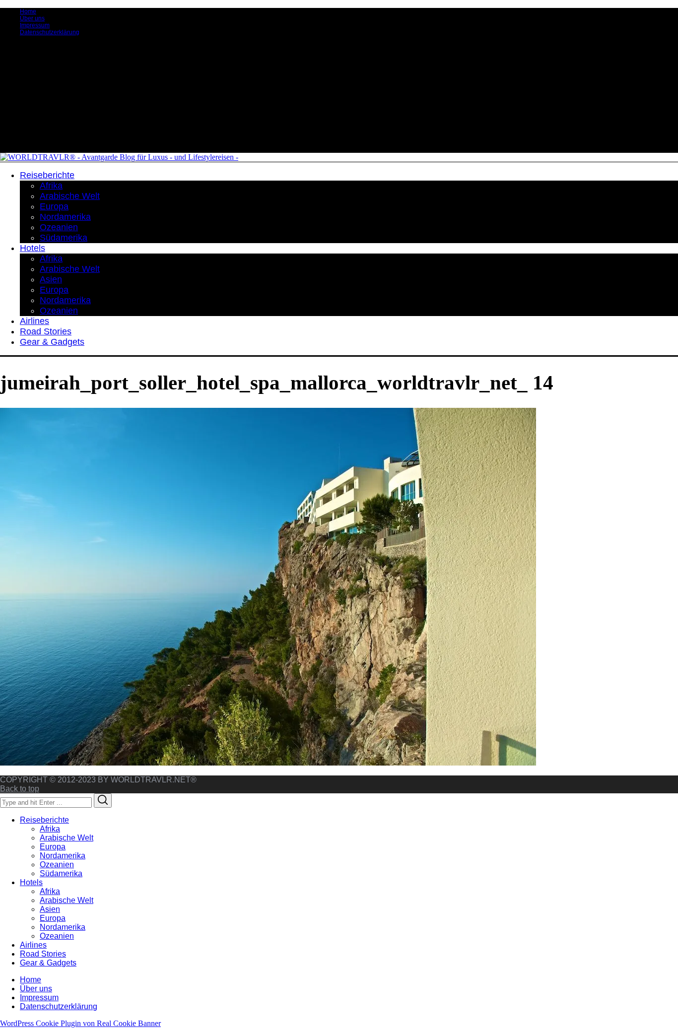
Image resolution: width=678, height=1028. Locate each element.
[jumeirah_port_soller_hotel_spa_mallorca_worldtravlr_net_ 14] (268, 763)
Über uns (32, 18)
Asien (50, 909)
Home (28, 11)
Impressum (35, 25)
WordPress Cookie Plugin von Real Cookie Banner (80, 1023)
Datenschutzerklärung (49, 32)
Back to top (19, 788)
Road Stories (43, 954)
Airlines (33, 945)
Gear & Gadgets (48, 963)
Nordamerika (62, 855)
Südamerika (61, 873)
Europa (53, 846)
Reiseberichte (44, 820)
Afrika (50, 829)
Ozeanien (57, 864)
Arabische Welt (66, 838)
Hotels (31, 882)
